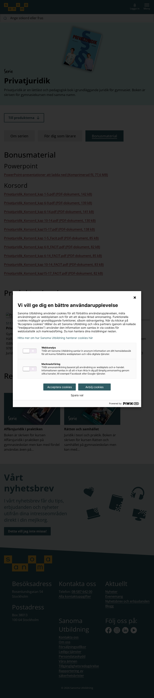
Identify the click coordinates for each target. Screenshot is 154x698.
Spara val (77, 395)
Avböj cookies (94, 387)
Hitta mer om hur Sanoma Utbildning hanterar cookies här (55, 338)
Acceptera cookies (59, 387)
